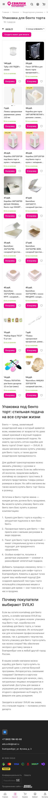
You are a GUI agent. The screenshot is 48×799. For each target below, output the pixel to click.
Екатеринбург (18, 6)
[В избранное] (19, 81)
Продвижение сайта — (12, 786)
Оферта (27, 775)
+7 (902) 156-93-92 (12, 739)
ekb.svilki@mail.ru (10, 744)
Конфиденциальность (12, 775)
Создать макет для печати (16, 34)
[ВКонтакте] (4, 732)
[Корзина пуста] (43, 4)
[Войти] (38, 4)
